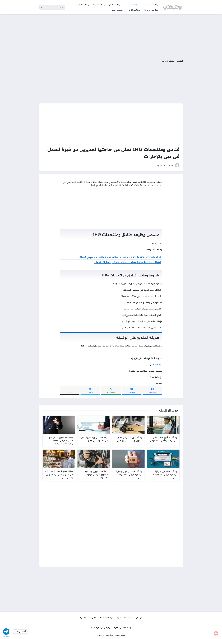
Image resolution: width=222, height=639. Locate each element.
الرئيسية (180, 61)
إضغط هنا (156, 364)
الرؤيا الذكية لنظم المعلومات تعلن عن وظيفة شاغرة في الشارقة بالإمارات (127, 262)
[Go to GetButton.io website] (6, 636)
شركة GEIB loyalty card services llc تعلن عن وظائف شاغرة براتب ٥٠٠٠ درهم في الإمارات (120, 257)
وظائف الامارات (168, 61)
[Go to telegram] (6, 631)
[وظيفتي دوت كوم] (172, 7)
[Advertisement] (111, 35)
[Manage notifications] (216, 633)
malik (171, 165)
